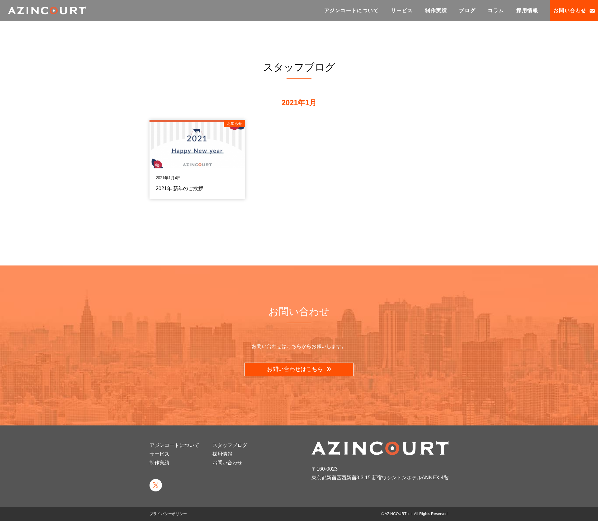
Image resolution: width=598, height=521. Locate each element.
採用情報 (527, 10)
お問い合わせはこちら (296, 369)
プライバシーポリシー (168, 514)
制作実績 (436, 10)
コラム (496, 10)
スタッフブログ (229, 445)
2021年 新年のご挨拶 (179, 188)
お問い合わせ (569, 10)
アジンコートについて (351, 10)
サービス (402, 10)
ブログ (467, 10)
